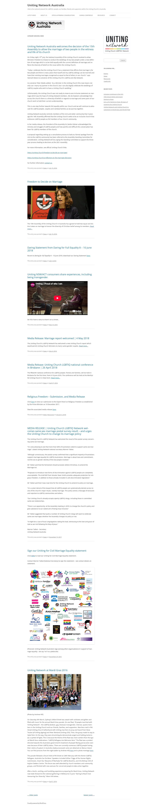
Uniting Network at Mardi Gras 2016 (47, 670)
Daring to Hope (109, 99)
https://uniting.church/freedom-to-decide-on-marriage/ (47, 153)
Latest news (31, 15)
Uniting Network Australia (45, 5)
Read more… (83, 346)
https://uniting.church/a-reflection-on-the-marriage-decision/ (49, 158)
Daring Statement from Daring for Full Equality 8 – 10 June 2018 (59, 249)
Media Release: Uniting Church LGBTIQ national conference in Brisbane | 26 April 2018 (60, 366)
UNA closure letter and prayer (113, 97)
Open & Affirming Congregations (63, 15)
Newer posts (89, 795)
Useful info (107, 81)
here (88, 256)
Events (106, 74)
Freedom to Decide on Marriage (44, 181)
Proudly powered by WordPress (36, 803)
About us (44, 15)
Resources (101, 15)
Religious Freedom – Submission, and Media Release (56, 396)
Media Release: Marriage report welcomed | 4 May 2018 (58, 338)
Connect (113, 15)
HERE (33, 556)
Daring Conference (86, 15)
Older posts (32, 795)
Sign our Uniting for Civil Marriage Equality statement (56, 550)
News (45, 168)
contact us (48, 163)
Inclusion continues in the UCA (113, 94)
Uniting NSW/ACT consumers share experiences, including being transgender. (59, 276)
